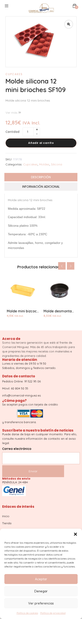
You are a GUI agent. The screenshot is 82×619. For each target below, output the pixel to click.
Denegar (41, 591)
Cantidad (12, 132)
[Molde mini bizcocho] (23, 290)
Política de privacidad (53, 613)
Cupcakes (14, 74)
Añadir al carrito (41, 143)
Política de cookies (27, 613)
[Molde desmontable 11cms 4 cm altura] (59, 290)
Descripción (41, 177)
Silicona (56, 164)
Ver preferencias (41, 603)
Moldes (44, 164)
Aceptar (41, 579)
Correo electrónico (16, 449)
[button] (75, 534)
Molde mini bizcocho (24, 311)
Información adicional (41, 186)
